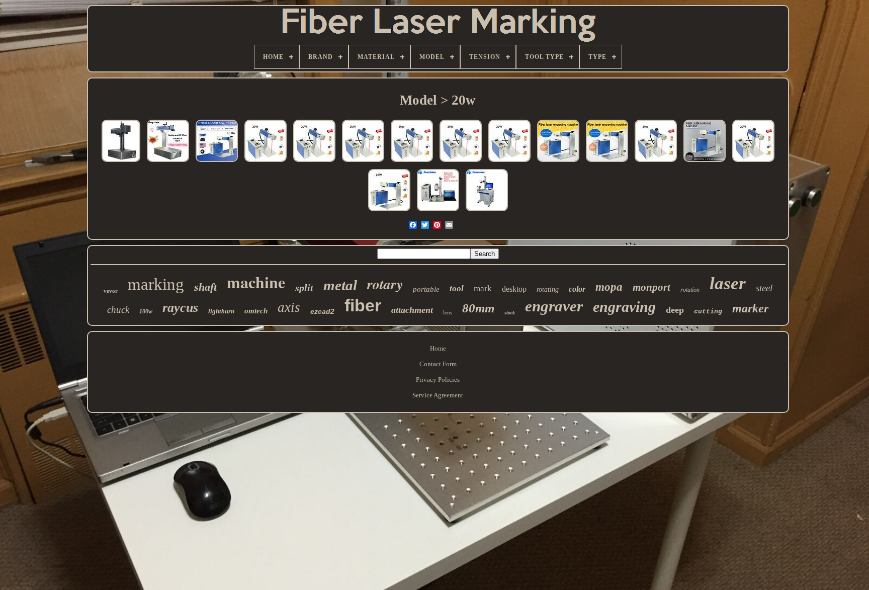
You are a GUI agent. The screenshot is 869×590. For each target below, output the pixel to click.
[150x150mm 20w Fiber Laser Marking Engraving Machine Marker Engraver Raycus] (314, 162)
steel (764, 288)
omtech (256, 311)
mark (483, 288)
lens (447, 312)
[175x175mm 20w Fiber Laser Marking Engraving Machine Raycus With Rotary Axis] (265, 162)
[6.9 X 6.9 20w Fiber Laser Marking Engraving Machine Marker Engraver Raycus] (509, 162)
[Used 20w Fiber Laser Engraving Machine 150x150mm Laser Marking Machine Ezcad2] (607, 162)
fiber (362, 305)
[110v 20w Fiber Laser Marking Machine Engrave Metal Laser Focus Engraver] (389, 211)
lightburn (221, 311)
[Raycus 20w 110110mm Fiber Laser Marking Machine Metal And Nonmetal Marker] (486, 211)
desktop (514, 289)
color (577, 289)
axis (289, 307)
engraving (624, 306)
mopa (609, 287)
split (304, 287)
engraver (554, 306)
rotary (385, 284)
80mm (478, 308)
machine (256, 282)
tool (457, 288)
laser (728, 283)
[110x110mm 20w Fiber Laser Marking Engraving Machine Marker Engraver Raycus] (363, 162)
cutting (708, 311)
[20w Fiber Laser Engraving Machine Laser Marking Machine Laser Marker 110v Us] (704, 162)
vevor (111, 291)
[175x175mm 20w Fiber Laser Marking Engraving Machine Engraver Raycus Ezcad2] (460, 162)
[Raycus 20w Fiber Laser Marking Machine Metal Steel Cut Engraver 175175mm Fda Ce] (168, 162)
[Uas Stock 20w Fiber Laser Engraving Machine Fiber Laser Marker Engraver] (655, 162)
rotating (548, 289)
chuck (118, 309)
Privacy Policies (438, 379)
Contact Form (438, 364)
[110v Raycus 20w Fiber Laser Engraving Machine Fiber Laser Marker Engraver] (558, 162)
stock (509, 312)
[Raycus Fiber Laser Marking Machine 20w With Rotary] (438, 211)
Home (438, 348)
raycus (180, 307)
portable (426, 289)
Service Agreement (437, 395)
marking (156, 284)
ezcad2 (322, 311)
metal (340, 285)
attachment (412, 310)
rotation (690, 289)
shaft (205, 287)
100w (145, 311)
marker (750, 308)
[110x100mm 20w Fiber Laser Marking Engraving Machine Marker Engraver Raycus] (412, 162)
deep (675, 310)
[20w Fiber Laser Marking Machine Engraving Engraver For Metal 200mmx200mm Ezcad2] (216, 162)
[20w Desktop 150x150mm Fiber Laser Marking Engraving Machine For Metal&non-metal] (753, 162)
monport (651, 287)
